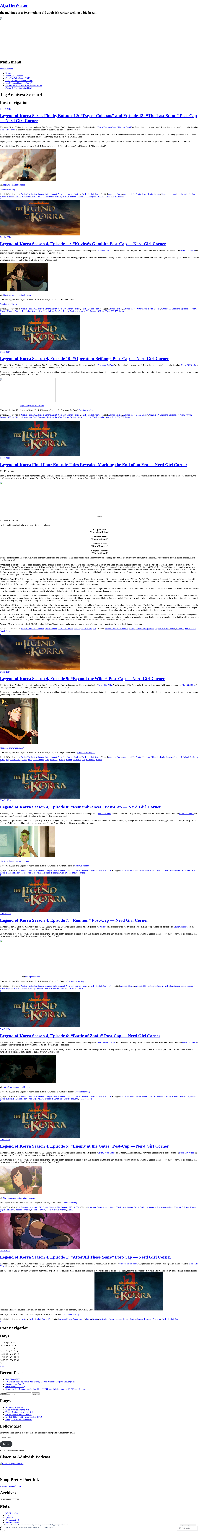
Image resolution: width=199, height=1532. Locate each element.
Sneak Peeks (5, 631)
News (172, 628)
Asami (153, 870)
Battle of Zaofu (172, 1096)
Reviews (26, 1210)
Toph (107, 196)
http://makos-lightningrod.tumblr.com (19, 1198)
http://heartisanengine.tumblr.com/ (14, 861)
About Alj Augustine (14, 76)
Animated (124, 1096)
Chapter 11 (166, 194)
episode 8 (191, 870)
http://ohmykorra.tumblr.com (32, 405)
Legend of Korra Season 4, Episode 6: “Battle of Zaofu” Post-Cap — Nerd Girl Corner (80, 1035)
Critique (48, 870)
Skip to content (6, 69)
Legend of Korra (29, 196)
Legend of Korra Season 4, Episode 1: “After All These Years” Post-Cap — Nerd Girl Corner (85, 1257)
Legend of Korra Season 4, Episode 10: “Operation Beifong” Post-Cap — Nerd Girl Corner (84, 358)
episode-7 (191, 986)
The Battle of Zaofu (106, 1042)
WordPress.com (12, 1522)
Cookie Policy (48, 1527)
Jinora (195, 757)
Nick (40, 196)
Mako (24, 759)
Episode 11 (185, 194)
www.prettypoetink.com (10, 1486)
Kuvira (3, 196)
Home (8, 73)
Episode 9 (187, 757)
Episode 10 (174, 415)
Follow (6, 1444)
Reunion (101, 927)
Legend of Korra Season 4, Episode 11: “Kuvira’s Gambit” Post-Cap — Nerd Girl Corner (83, 243)
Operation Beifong (106, 365)
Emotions (176, 194)
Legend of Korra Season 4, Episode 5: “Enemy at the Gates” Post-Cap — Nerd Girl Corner (84, 1146)
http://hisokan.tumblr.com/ (14, 185)
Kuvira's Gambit (14, 196)
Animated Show (142, 870)
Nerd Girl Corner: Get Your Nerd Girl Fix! (23, 85)
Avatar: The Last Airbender (32, 194)
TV (112, 196)
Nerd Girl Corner (65, 194)
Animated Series (115, 194)
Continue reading (8, 189)
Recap (66, 196)
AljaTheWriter (14, 5)
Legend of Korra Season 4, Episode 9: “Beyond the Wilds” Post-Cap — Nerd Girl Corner (82, 678)
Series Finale (190, 628)
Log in (8, 1515)
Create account (11, 1513)
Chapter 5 (151, 1207)
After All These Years (68, 1319)
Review (77, 194)
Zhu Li (70, 1210)
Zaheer (99, 759)
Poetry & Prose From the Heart (18, 88)
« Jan (2, 1366)
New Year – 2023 (12, 1379)
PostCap (58, 196)
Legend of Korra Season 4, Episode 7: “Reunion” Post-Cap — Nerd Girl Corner (74, 920)
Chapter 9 (177, 757)
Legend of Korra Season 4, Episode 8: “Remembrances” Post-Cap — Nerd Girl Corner (80, 806)
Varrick (82, 873)
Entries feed (10, 1518)
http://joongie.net (32, 977)
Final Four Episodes (145, 628)
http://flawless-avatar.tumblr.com (17, 295)
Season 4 (81, 196)
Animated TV (129, 194)
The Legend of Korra (90, 194)
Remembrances (104, 813)
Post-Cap (54, 759)
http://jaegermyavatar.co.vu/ (12, 748)
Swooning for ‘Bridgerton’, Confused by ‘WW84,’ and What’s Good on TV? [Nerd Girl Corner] (46, 1389)
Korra (194, 194)
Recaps (18, 1210)
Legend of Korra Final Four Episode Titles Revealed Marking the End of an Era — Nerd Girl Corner (93, 464)
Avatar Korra (141, 194)
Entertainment (51, 194)
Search (3, 1394)
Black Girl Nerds (7, 130)
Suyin (88, 417)
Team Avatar (58, 873)
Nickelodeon (48, 196)
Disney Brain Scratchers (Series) (19, 80)
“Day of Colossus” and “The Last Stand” (114, 127)
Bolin (150, 194)
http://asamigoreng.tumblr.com (17, 1087)
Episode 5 (178, 1207)
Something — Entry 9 (14, 1384)
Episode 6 (192, 1096)
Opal (35, 417)
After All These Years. (128, 1264)
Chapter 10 (154, 415)
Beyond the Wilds (105, 685)
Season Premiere (153, 1319)
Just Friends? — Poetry (15, 1386)
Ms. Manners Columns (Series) (18, 83)
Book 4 (157, 194)
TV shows (119, 196)
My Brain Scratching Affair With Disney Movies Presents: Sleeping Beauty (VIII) (40, 1382)
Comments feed (12, 1520)
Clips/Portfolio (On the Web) (17, 78)
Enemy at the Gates (106, 1153)
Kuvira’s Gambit (105, 250)
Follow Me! (10, 1426)
